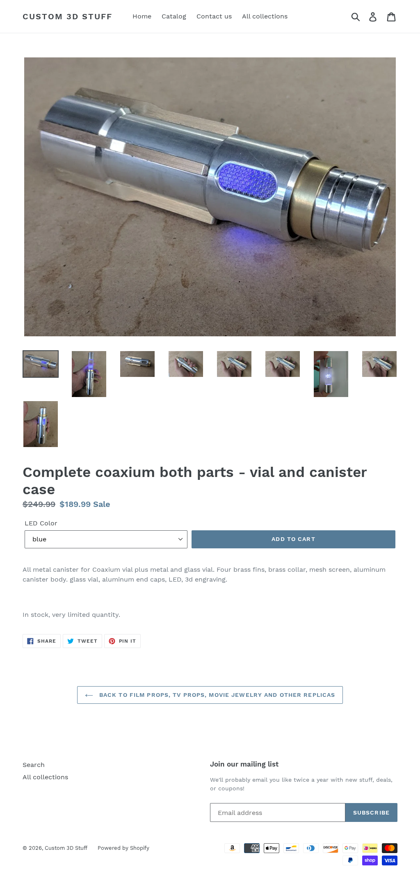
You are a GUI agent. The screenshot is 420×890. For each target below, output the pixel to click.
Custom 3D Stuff (67, 16)
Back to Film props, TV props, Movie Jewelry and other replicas (216, 694)
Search (34, 765)
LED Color (41, 523)
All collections (265, 16)
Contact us (214, 16)
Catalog (174, 16)
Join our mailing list (244, 764)
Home (141, 16)
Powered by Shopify (123, 848)
